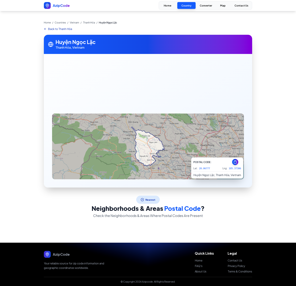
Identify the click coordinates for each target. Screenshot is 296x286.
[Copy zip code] (235, 162)
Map (223, 5)
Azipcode (147, 281)
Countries (60, 22)
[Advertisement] (148, 80)
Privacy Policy (236, 266)
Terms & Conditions (240, 271)
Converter (206, 5)
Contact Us (241, 5)
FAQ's (198, 266)
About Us (200, 271)
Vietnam (74, 22)
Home (167, 5)
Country (186, 5)
